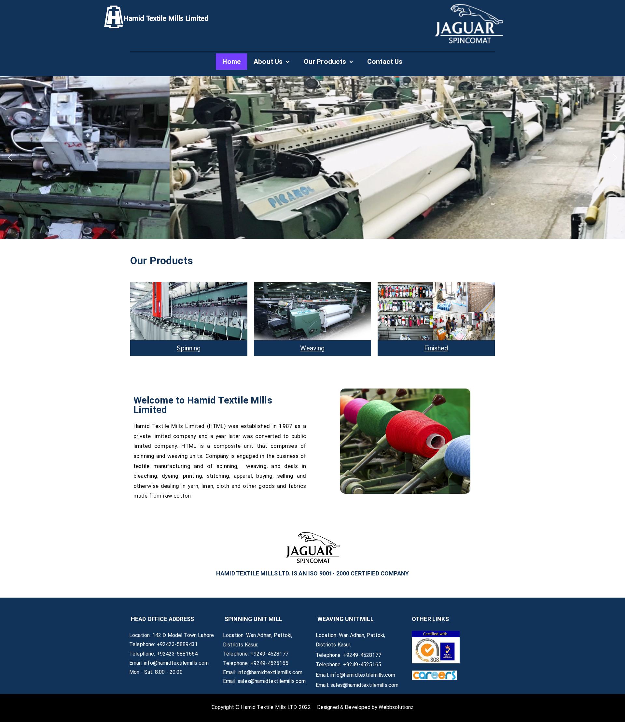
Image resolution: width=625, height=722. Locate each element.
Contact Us (385, 61)
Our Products (325, 61)
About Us (268, 61)
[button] (10, 157)
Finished (436, 348)
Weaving (312, 348)
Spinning (189, 348)
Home (231, 61)
